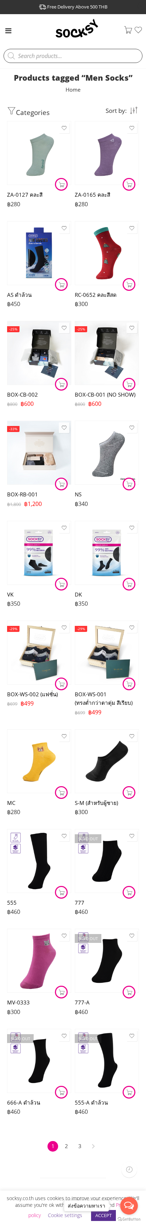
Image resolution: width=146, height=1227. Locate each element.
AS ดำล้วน (19, 294)
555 (12, 902)
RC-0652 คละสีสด (96, 294)
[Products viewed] (129, 1169)
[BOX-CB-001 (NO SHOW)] (107, 353)
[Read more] (129, 892)
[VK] (39, 553)
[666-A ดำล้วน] (39, 1061)
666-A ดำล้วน (23, 1102)
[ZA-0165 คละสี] (107, 153)
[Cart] (128, 31)
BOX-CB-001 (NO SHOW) (105, 394)
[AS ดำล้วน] (39, 253)
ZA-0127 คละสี (25, 194)
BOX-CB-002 (22, 394)
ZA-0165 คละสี (92, 194)
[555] (39, 861)
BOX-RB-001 (22, 494)
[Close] (141, 6)
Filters (59, 110)
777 (79, 902)
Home (73, 89)
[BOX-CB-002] (39, 353)
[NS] (107, 453)
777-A (82, 1002)
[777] (107, 861)
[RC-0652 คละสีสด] (107, 253)
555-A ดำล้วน (91, 1102)
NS (78, 494)
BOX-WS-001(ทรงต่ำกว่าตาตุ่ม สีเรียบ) (104, 698)
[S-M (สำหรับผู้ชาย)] (107, 761)
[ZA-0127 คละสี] (39, 153)
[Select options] (129, 484)
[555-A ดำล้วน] (107, 1061)
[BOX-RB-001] (39, 453)
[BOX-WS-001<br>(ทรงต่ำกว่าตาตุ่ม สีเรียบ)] (107, 653)
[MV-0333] (39, 961)
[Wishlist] (138, 32)
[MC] (39, 761)
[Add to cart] (61, 184)
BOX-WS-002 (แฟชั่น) (32, 694)
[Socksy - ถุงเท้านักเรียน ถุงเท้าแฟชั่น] (77, 37)
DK (78, 594)
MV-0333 (18, 1002)
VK (10, 594)
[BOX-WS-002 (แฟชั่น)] (39, 653)
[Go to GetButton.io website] (129, 1219)
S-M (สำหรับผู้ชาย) (96, 802)
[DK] (107, 553)
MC (11, 802)
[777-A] (107, 961)
